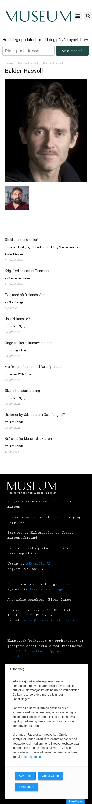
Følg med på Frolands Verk (25, 295)
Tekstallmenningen (47, 589)
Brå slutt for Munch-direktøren (28, 438)
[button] (78, 16)
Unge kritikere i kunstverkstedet (29, 343)
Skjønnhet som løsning (22, 391)
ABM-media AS (38, 564)
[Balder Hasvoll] (46, 180)
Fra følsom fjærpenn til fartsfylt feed (33, 367)
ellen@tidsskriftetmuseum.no (52, 620)
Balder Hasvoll (28, 63)
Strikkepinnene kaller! (21, 240)
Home (9, 63)
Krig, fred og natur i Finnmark (27, 271)
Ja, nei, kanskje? (17, 319)
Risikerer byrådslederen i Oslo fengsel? (35, 415)
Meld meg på (72, 51)
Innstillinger (75, 801)
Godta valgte (50, 776)
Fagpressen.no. (31, 757)
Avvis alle (25, 776)
